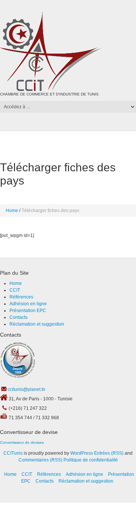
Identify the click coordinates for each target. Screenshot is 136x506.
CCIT (14, 290)
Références (21, 297)
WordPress (81, 453)
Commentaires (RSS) (40, 460)
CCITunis (13, 453)
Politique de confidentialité (90, 460)
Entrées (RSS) (109, 453)
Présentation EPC (27, 310)
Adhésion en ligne (28, 303)
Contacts (18, 317)
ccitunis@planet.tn (26, 389)
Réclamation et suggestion (36, 324)
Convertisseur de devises (22, 442)
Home (12, 210)
